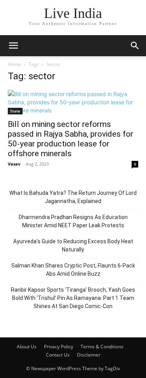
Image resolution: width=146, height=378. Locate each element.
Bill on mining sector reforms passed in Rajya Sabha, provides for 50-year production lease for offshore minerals (70, 138)
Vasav (14, 164)
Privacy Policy (58, 346)
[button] (13, 45)
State (15, 111)
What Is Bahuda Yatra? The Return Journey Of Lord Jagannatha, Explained (73, 197)
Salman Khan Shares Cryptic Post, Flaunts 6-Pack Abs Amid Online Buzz (73, 269)
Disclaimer (88, 354)
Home (14, 64)
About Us (27, 346)
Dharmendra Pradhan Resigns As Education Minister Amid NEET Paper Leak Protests (73, 221)
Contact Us (58, 354)
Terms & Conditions (102, 346)
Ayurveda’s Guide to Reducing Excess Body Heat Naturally (73, 245)
